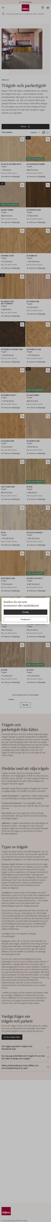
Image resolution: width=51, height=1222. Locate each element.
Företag (25, 612)
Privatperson (25, 619)
